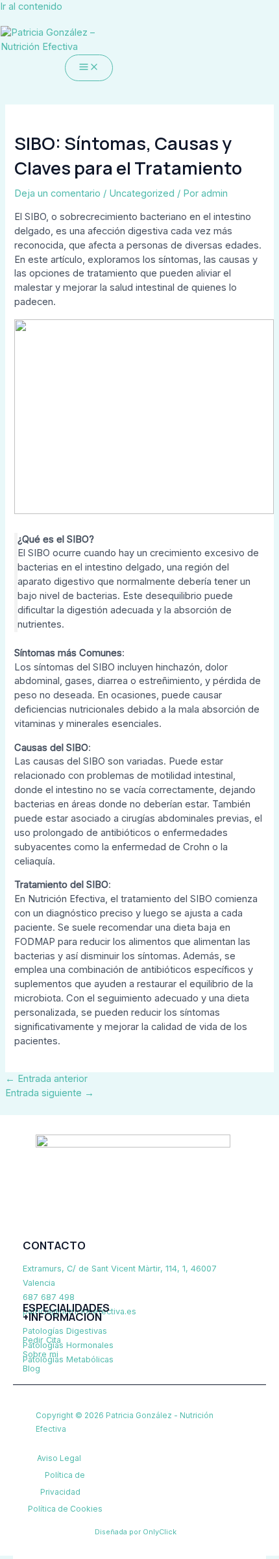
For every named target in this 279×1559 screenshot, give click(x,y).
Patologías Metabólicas (68, 1359)
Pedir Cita (42, 1340)
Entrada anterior (46, 1079)
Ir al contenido (31, 6)
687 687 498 (49, 1297)
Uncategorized (142, 193)
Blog (31, 1368)
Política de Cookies (65, 1509)
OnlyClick (159, 1531)
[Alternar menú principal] (89, 68)
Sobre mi (40, 1354)
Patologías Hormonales (68, 1345)
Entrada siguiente (49, 1093)
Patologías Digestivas (65, 1331)
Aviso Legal (59, 1458)
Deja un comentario (57, 193)
